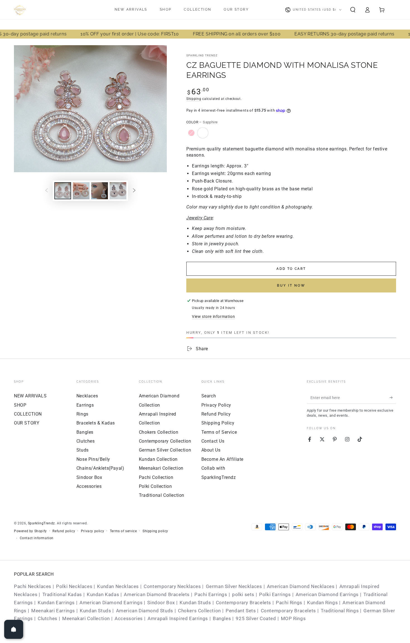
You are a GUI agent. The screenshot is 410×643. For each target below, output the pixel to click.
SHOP (20, 405)
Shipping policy (155, 531)
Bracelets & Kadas (95, 423)
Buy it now (291, 285)
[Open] (13, 629)
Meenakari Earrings (53, 610)
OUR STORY (26, 423)
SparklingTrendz (41, 523)
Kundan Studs (195, 602)
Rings (82, 414)
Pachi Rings (289, 602)
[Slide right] (134, 191)
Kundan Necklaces (118, 586)
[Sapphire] (203, 133)
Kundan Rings (322, 602)
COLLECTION (28, 414)
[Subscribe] (393, 397)
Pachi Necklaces (32, 586)
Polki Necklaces (74, 586)
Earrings (85, 405)
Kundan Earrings (56, 602)
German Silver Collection (165, 450)
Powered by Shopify (30, 531)
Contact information (37, 538)
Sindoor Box (89, 477)
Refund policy (63, 531)
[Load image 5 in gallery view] (118, 190)
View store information (213, 316)
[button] (353, 10)
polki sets (243, 594)
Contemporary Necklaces (172, 586)
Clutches (85, 441)
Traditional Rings (340, 610)
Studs (82, 450)
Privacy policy (92, 531)
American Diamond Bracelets (157, 594)
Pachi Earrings (210, 594)
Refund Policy (216, 414)
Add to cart (291, 269)
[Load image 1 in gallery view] (62, 190)
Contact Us (213, 441)
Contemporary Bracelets (243, 602)
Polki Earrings (275, 594)
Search (208, 396)
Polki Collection (155, 486)
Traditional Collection (161, 495)
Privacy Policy (216, 405)
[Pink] (191, 133)
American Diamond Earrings (327, 594)
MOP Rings (293, 618)
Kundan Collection (158, 459)
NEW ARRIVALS (30, 396)
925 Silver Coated (256, 618)
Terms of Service (219, 432)
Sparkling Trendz (202, 55)
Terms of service (123, 531)
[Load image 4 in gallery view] (99, 190)
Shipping (193, 99)
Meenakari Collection (161, 468)
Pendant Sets (241, 610)
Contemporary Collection (165, 441)
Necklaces (87, 396)
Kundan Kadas (103, 594)
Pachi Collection (156, 477)
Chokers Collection (159, 432)
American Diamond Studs (144, 610)
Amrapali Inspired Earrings (178, 618)
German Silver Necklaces (234, 586)
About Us (211, 450)
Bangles (84, 432)
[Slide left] (46, 191)
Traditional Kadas (62, 594)
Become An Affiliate (222, 459)
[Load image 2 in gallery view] (81, 190)
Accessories (89, 486)
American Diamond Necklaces (301, 586)
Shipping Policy (218, 423)
